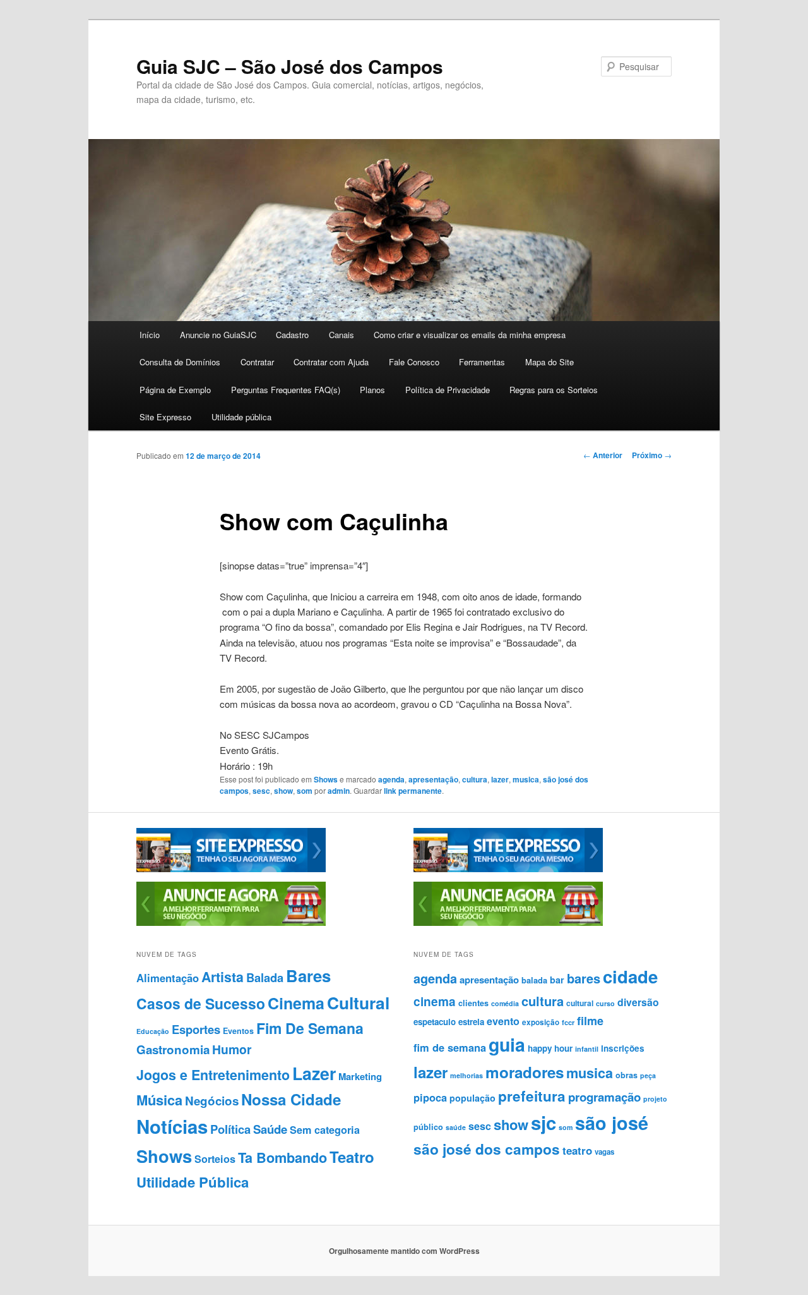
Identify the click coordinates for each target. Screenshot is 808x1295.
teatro (577, 1150)
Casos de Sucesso (200, 1003)
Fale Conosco (414, 362)
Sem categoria (325, 1129)
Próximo (652, 455)
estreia (471, 1022)
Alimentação (167, 977)
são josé (611, 1123)
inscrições (623, 1048)
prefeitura (532, 1096)
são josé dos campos (486, 1149)
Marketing (360, 1076)
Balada (264, 977)
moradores (524, 1072)
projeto (655, 1098)
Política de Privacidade (447, 390)
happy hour (550, 1048)
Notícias (172, 1126)
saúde (456, 1127)
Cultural (358, 1002)
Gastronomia (173, 1049)
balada (534, 980)
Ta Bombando (282, 1157)
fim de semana (449, 1047)
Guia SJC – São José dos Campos (289, 66)
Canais (341, 335)
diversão (638, 1002)
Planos (372, 390)
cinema (434, 1001)
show (283, 790)
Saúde (270, 1129)
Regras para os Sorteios (553, 390)
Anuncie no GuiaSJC (218, 335)
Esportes (196, 1029)
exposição (540, 1022)
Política (230, 1129)
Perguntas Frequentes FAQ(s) (285, 390)
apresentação (433, 779)
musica (526, 779)
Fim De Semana (310, 1028)
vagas (604, 1151)
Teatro (352, 1156)
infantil (586, 1049)
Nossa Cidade (291, 1099)
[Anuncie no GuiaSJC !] (231, 922)
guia (507, 1044)
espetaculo (434, 1022)
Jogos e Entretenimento (213, 1075)
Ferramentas (482, 362)
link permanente (413, 790)
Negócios (212, 1100)
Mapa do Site (549, 362)
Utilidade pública (241, 417)
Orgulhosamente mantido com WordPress (404, 1250)
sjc (543, 1122)
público (428, 1127)
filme (590, 1020)
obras (626, 1075)
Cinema (296, 1003)
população (472, 1097)
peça (648, 1075)
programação (604, 1096)
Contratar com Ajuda (331, 362)
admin (339, 790)
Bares (308, 975)
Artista (222, 977)
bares (583, 978)
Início (150, 335)
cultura (474, 779)
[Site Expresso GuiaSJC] (231, 869)
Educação (152, 1031)
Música (159, 1100)
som (304, 790)
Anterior (602, 455)
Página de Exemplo (175, 390)
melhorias (466, 1075)
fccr (568, 1022)
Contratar (257, 362)
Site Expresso (165, 417)
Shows (326, 779)
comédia (505, 1003)
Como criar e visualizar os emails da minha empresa (470, 335)
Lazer (314, 1073)
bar (557, 979)
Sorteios (214, 1159)
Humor (232, 1049)
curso (605, 1003)
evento (503, 1021)
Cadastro (292, 335)
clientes (473, 1003)
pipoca (430, 1097)
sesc (261, 790)
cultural (579, 1003)
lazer (500, 779)
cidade (630, 976)
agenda (391, 779)
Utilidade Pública (192, 1182)
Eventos (238, 1031)
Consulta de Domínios (180, 362)
